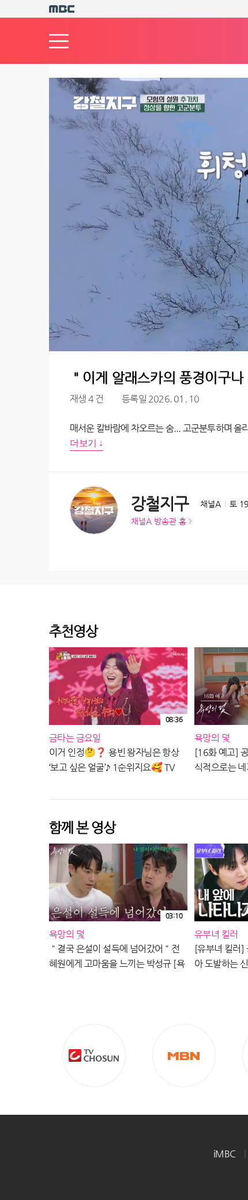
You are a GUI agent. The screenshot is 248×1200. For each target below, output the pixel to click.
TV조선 (94, 1055)
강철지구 (160, 503)
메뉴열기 (59, 41)
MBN (184, 1055)
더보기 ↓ (86, 443)
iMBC (224, 1153)
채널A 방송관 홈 (158, 521)
